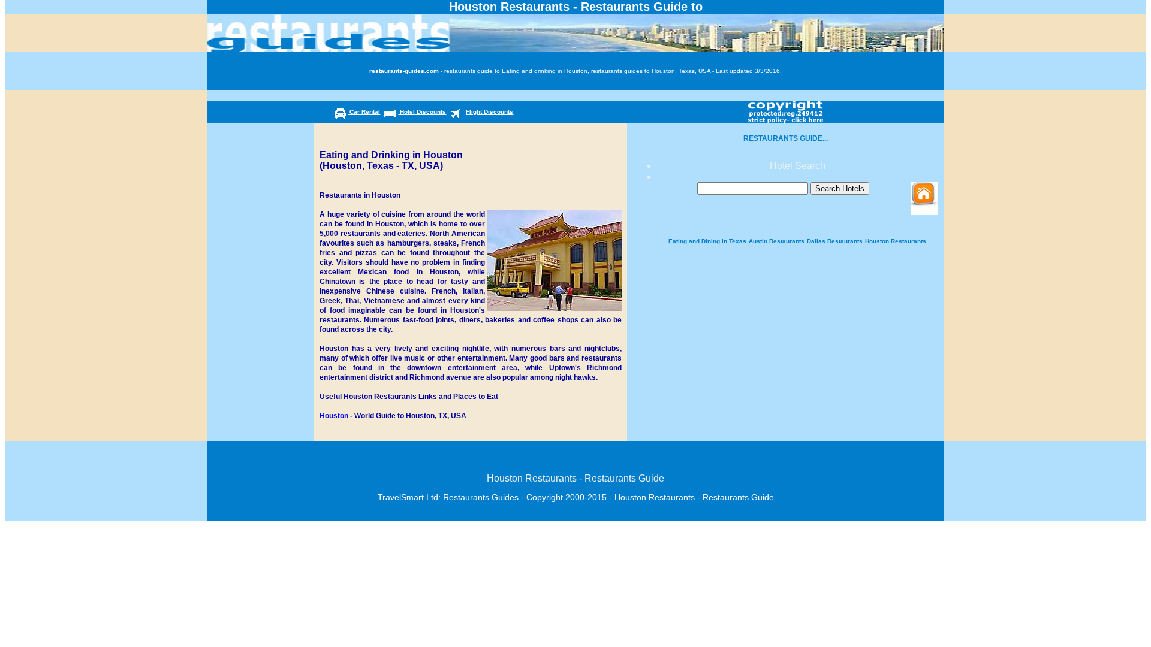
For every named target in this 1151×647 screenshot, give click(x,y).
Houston (334, 416)
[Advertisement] (797, 230)
